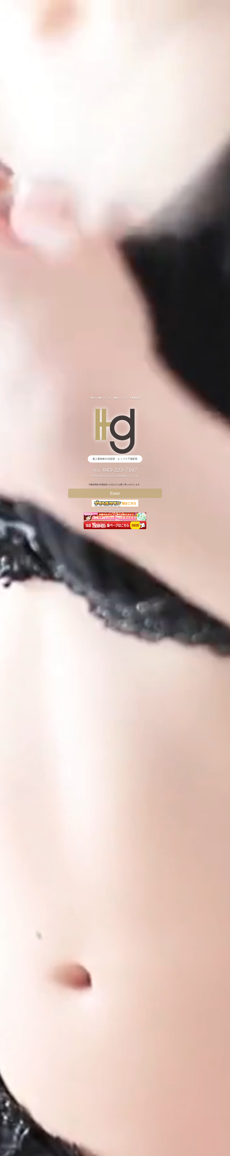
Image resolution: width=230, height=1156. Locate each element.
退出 (118, 509)
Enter (115, 493)
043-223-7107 (120, 470)
